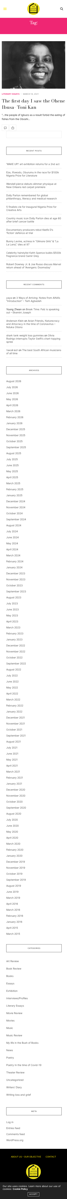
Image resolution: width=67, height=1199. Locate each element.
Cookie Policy (20, 1189)
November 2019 (15, 867)
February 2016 (14, 915)
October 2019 (14, 873)
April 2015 (12, 927)
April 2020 (12, 837)
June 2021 (12, 753)
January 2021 (14, 783)
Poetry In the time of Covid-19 (23, 1065)
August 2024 (13, 525)
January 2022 (14, 711)
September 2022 (16, 663)
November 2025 (15, 435)
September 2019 (16, 879)
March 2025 (13, 483)
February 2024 (14, 561)
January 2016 (14, 921)
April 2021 (12, 765)
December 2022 (15, 645)
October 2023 (14, 585)
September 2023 (16, 591)
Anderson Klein (15, 320)
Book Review (13, 968)
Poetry (10, 1057)
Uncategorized (15, 1079)
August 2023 (13, 597)
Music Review (14, 1035)
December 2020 (15, 789)
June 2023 (12, 609)
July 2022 (12, 675)
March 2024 (13, 555)
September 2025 (16, 447)
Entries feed (13, 1128)
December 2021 (15, 717)
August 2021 (13, 741)
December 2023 (15, 573)
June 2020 (12, 825)
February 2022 (14, 705)
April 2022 (12, 693)
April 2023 (12, 621)
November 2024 (15, 507)
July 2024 (12, 531)
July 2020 (12, 819)
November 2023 (15, 579)
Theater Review (15, 1072)
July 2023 (12, 603)
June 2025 (12, 465)
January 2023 (14, 639)
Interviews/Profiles (17, 998)
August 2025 (13, 453)
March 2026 (13, 411)
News (9, 1050)
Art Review (12, 961)
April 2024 (12, 549)
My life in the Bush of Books (22, 1042)
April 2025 (12, 477)
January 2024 (14, 567)
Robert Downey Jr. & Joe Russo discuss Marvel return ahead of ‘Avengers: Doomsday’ (33, 266)
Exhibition (12, 990)
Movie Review (14, 1013)
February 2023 (14, 633)
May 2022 (12, 687)
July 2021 (12, 747)
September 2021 (16, 735)
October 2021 (14, 729)
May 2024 (12, 543)
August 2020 (13, 813)
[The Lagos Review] (33, 9)
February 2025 (14, 489)
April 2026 (12, 405)
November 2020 (15, 795)
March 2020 (13, 843)
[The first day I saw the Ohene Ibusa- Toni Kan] (33, 65)
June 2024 (12, 537)
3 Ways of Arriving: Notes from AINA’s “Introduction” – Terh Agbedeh (33, 299)
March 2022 (13, 699)
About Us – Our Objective (26, 1156)
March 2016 (13, 909)
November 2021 (15, 723)
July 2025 (12, 459)
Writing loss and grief (18, 1094)
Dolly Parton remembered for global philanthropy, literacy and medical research (31, 197)
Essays (10, 983)
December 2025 (15, 429)
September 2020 (16, 807)
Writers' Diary (14, 1087)
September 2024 (16, 519)
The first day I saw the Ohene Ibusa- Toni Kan (33, 104)
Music (9, 1027)
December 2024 (15, 501)
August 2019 (13, 885)
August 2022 (13, 669)
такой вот (12, 350)
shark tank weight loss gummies (25, 335)
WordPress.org (14, 1140)
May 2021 (12, 759)
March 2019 (13, 897)
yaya (9, 297)
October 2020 (14, 801)
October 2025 (14, 441)
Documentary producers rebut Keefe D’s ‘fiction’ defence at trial (29, 231)
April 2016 (12, 903)
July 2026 (12, 387)
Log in (9, 1122)
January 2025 (14, 495)
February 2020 (14, 849)
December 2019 (15, 861)
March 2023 (13, 627)
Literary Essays (10, 94)
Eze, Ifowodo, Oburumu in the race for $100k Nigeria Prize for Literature (32, 174)
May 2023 (12, 615)
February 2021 (14, 777)
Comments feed (15, 1134)
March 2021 (13, 771)
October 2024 (14, 513)
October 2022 (14, 657)
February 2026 (14, 417)
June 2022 (12, 681)
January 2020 (14, 855)
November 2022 (15, 651)
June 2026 (12, 393)
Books (9, 975)
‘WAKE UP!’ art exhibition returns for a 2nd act (32, 164)
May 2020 (12, 831)
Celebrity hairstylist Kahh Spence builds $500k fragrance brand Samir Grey (33, 254)
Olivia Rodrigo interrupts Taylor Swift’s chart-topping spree (33, 338)
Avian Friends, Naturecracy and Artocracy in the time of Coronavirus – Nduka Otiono (32, 324)
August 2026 (13, 381)
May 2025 (12, 471)
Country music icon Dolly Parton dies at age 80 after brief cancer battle (33, 220)
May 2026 (12, 399)
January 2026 (14, 423)
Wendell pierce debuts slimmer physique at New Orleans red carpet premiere (31, 185)
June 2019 (12, 891)
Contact (51, 1156)
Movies (10, 1020)
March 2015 (13, 933)
